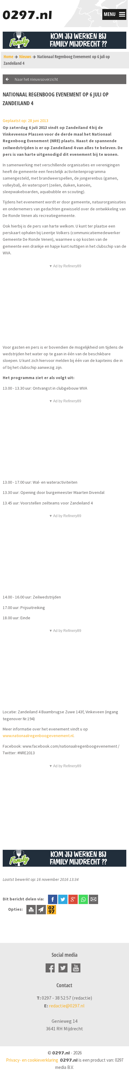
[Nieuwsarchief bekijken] (51, 909)
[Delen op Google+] (73, 899)
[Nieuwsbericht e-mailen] (93, 899)
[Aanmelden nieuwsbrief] (41, 909)
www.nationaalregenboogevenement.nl (38, 735)
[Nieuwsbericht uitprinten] (31, 909)
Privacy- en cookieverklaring (32, 1060)
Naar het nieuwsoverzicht (36, 79)
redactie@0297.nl (67, 1006)
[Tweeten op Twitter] (63, 899)
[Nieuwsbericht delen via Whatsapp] (83, 899)
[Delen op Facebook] (52, 899)
